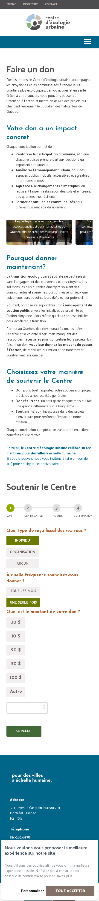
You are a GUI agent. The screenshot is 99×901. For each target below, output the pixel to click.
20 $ (16, 650)
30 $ (15, 622)
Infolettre (30, 4)
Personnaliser (32, 891)
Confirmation (83, 516)
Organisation (22, 552)
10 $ (16, 636)
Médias (11, 4)
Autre (16, 691)
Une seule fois (23, 603)
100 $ (16, 678)
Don (9, 516)
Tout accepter (70, 891)
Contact (51, 4)
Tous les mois (23, 591)
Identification (33, 516)
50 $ (16, 664)
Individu (22, 540)
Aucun (22, 564)
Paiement (58, 516)
